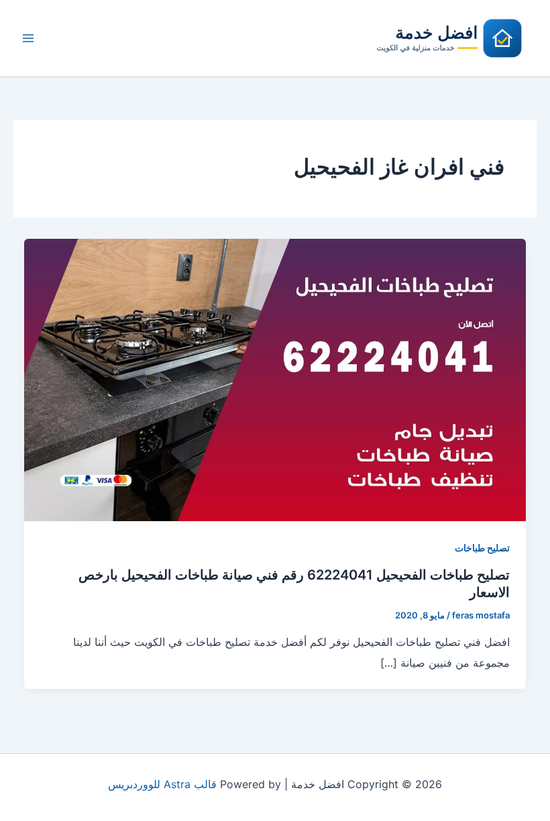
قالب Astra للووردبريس (162, 784)
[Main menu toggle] (28, 38)
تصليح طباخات (482, 547)
